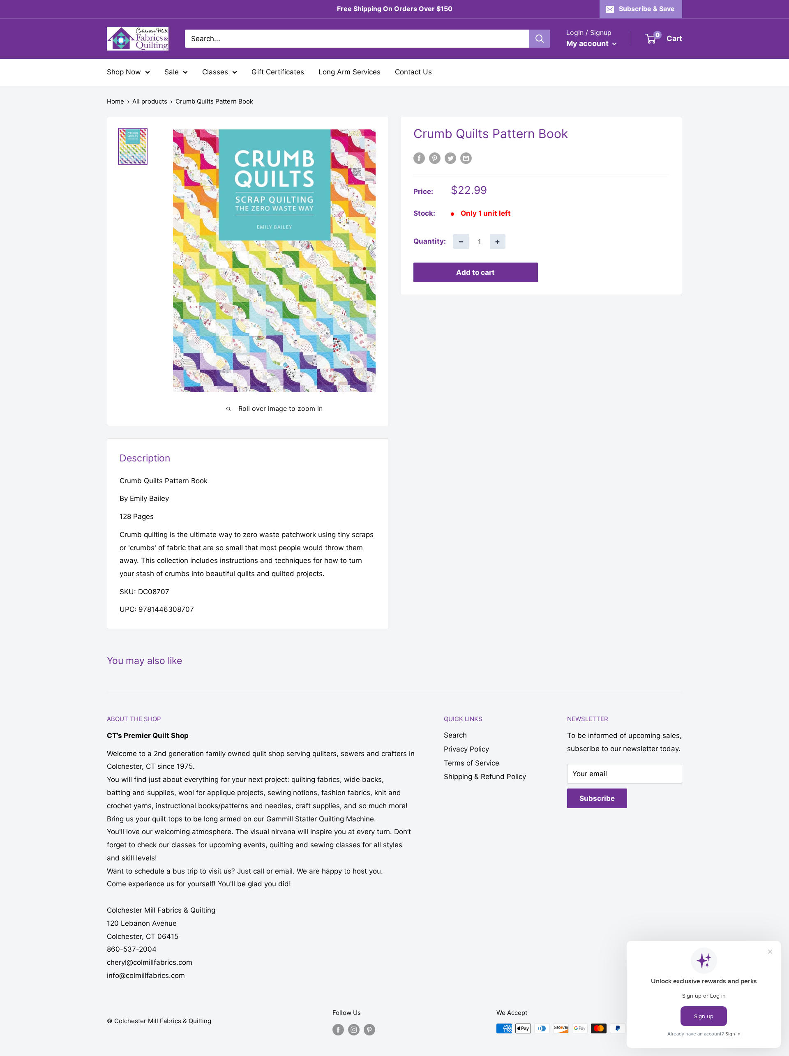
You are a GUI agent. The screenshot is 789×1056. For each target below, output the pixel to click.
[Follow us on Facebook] (338, 1029)
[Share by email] (466, 158)
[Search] (539, 39)
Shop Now (124, 72)
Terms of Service (471, 763)
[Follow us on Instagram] (354, 1029)
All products (149, 101)
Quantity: (429, 241)
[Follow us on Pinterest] (369, 1029)
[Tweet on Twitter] (450, 158)
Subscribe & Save (647, 9)
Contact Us (413, 72)
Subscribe (597, 798)
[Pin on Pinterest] (435, 158)
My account (588, 43)
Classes (215, 72)
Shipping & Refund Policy (485, 776)
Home (115, 101)
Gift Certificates (277, 72)
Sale (171, 72)
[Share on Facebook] (419, 158)
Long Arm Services (349, 72)
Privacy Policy (466, 749)
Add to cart (475, 272)
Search (455, 735)
